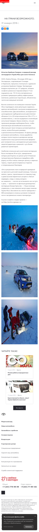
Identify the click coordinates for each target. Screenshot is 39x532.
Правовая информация (7, 513)
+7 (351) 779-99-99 (10, 486)
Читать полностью (8, 526)
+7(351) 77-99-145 (29, 486)
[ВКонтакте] (2, 29)
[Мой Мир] (7, 29)
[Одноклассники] (5, 29)
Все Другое (19, 408)
